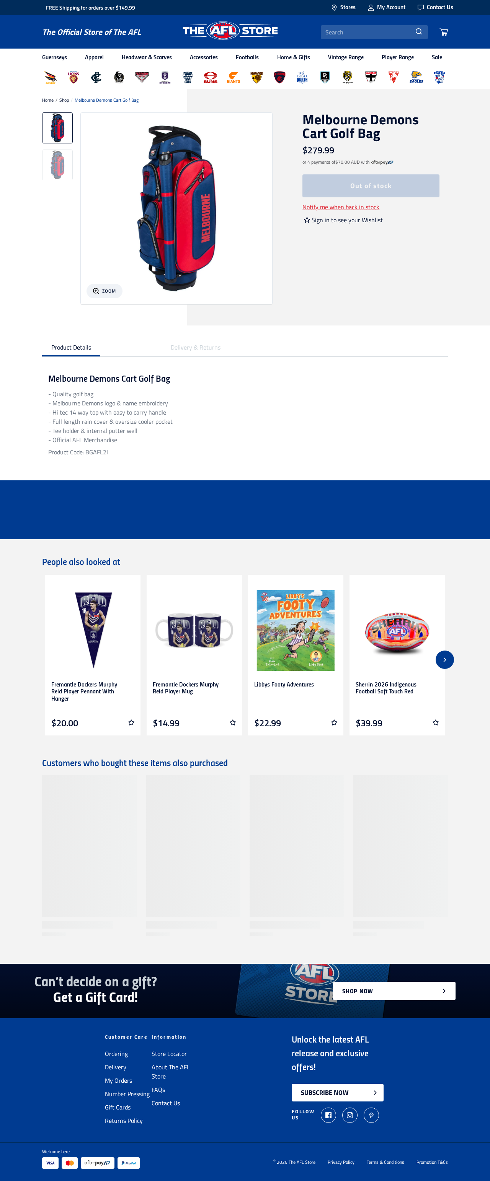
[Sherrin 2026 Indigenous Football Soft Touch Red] (397, 630)
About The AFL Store (171, 1071)
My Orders (118, 1080)
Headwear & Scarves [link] (147, 58)
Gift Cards (118, 1107)
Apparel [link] (94, 58)
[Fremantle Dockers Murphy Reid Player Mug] (194, 630)
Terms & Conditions (385, 1162)
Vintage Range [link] (346, 58)
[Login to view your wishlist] (131, 722)
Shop (64, 100)
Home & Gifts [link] (293, 58)
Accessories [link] (204, 58)
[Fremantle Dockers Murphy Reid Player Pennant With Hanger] (92, 630)
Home (48, 100)
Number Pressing (127, 1093)
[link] (382, 162)
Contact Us (166, 1103)
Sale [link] (437, 58)
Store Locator (169, 1053)
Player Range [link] (398, 58)
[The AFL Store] (231, 31)
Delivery (115, 1067)
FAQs (158, 1089)
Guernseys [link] (54, 58)
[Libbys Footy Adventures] (295, 630)
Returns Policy (124, 1120)
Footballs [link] (247, 58)
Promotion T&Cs (432, 1162)
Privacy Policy (341, 1162)
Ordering (116, 1053)
